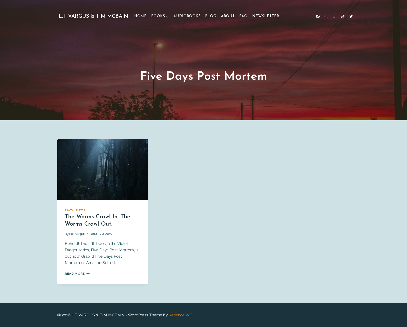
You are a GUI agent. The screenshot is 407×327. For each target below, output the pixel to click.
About (228, 16)
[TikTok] (342, 16)
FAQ (243, 16)
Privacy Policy (337, 315)
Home (140, 16)
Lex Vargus (77, 234)
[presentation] (102, 169)
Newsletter (265, 16)
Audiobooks (187, 16)
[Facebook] (318, 16)
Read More (77, 273)
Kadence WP (180, 315)
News (80, 209)
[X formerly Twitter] (351, 16)
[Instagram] (326, 16)
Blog (210, 16)
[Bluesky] (334, 16)
